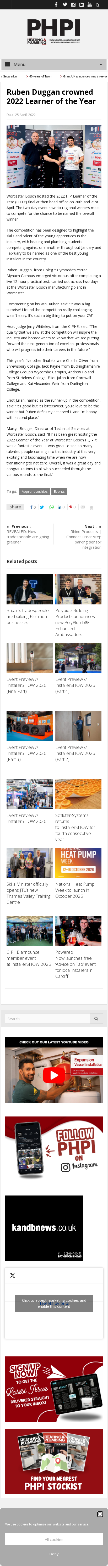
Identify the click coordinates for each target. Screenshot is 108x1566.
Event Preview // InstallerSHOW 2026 (26, 818)
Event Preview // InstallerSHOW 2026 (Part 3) (26, 753)
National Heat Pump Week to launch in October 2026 (75, 890)
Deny (54, 1553)
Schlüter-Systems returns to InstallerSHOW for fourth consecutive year (75, 827)
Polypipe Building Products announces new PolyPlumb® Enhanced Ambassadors (75, 622)
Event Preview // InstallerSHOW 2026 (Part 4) (75, 685)
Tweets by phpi (54, 1303)
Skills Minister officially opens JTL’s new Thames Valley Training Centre (28, 893)
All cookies (54, 1539)
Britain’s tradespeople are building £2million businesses (28, 616)
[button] (100, 1514)
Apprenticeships (35, 491)
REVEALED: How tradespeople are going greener (28, 534)
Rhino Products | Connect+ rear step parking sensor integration (83, 537)
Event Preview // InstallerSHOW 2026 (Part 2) (75, 753)
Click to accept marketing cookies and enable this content (54, 1303)
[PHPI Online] (54, 31)
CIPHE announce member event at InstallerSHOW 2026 (29, 958)
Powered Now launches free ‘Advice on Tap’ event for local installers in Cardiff (75, 964)
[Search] (96, 1018)
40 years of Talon (29, 76)
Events (59, 491)
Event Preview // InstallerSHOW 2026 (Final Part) (26, 685)
